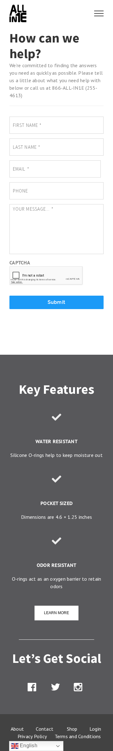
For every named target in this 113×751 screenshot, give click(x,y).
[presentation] (46, 275)
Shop (72, 729)
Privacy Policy (33, 736)
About (17, 729)
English (28, 745)
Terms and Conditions (78, 736)
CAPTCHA (19, 262)
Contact (44, 729)
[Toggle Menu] (99, 13)
